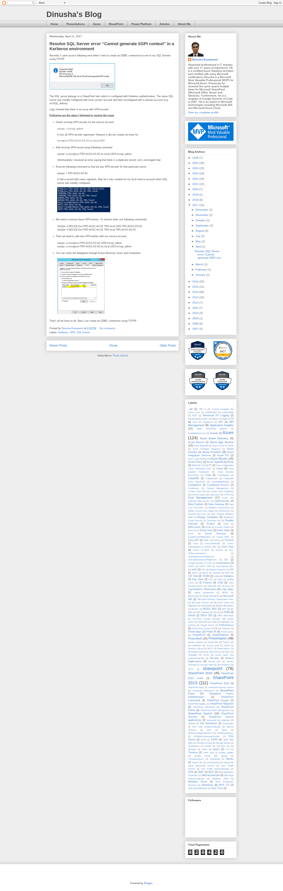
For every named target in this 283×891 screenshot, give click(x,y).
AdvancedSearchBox (198, 419)
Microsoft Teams (222, 602)
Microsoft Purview (200, 602)
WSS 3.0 (224, 785)
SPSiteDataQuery (225, 733)
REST (210, 648)
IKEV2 (205, 573)
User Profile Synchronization (215, 769)
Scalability (192, 655)
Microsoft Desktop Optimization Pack (216, 599)
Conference (193, 488)
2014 (195, 291)
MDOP (225, 592)
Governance (223, 563)
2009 (195, 318)
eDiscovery (194, 527)
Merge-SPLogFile (211, 596)
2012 (195, 302)
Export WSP (223, 537)
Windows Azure (197, 781)
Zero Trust (217, 788)
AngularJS (208, 422)
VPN (190, 772)
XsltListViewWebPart (197, 788)
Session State (206, 665)
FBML (206, 540)
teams (216, 749)
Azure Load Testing (197, 459)
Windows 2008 (220, 778)
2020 (195, 189)
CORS (227, 494)
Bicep (230, 462)
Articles (165, 23)
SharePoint (116, 23)
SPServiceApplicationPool (200, 733)
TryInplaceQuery (196, 759)
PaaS (213, 622)
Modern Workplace (225, 605)
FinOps (217, 540)
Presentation (217, 638)
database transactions (219, 507)
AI (232, 418)
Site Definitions (208, 723)
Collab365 (193, 478)
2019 (195, 194)
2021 (195, 184)
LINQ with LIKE (214, 586)
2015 (195, 286)
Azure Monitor (219, 458)
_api (190, 409)
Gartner (219, 550)
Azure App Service (222, 442)
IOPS (227, 573)
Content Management (218, 488)
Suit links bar (223, 746)
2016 (195, 281)
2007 (195, 328)
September (203, 225)
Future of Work (201, 550)
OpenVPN (202, 622)
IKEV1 (195, 573)
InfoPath (216, 573)
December (202, 209)
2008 (195, 323)
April (199, 246)
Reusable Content (196, 652)
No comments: (108, 328)
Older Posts (168, 345)
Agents (215, 419)
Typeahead (215, 759)
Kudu (220, 579)
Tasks (204, 749)
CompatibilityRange (220, 482)
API (221, 422)
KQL (211, 579)
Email (208, 527)
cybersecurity (221, 501)
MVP (224, 609)
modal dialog (206, 605)
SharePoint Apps (196, 687)
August (200, 230)
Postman (226, 628)
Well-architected (211, 775)
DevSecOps (224, 511)
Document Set (214, 520)
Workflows (207, 785)
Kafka (216, 576)
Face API (193, 540)
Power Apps (194, 631)
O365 (227, 612)
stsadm (207, 746)
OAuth (191, 615)
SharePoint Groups (218, 700)
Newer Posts (58, 345)
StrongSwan (193, 746)
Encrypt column (222, 527)
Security (214, 658)
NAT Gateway (203, 612)
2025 (195, 162)
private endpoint (195, 642)
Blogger (148, 883)
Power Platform (141, 23)
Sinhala (191, 723)
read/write (196, 645)
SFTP (190, 669)
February (202, 269)
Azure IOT (223, 455)
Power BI (211, 631)
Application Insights (222, 425)
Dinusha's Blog (74, 14)
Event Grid (206, 530)
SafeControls (215, 652)
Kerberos (63, 332)
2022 (195, 178)
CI (210, 465)
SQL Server (83, 332)
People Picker (207, 625)
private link (213, 642)
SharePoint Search (200, 713)
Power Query (227, 632)
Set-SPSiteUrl (223, 665)
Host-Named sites (225, 566)
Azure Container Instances (206, 449)
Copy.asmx (214, 494)
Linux (227, 586)
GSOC (191, 566)
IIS (232, 569)
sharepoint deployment (203, 690)
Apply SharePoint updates (212, 428)
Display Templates (207, 517)
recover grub (212, 645)
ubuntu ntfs (197, 762)
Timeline (193, 752)
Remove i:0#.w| (195, 648)
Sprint (224, 730)
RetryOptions (223, 648)
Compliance (194, 485)
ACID (194, 415)
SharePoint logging (197, 704)
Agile (225, 419)
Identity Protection (217, 569)
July (198, 236)
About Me (184, 23)
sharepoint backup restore (221, 687)
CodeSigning (223, 475)
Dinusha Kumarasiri (205, 59)
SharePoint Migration (222, 703)
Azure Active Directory (214, 438)
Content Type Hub (197, 491)
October (201, 220)
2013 (195, 297)
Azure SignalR (215, 462)
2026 (195, 157)
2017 (195, 205)
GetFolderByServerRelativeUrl (202, 560)
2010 (195, 313)
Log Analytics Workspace (202, 589)
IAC (203, 569)
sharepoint (212, 668)
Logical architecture (204, 592)
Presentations (75, 23)
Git (226, 559)
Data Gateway (216, 504)
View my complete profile (203, 112)
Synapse (192, 749)
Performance (226, 625)
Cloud (219, 468)
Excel (190, 533)
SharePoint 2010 (200, 673)
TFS (227, 749)
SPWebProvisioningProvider (207, 736)
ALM (195, 422)
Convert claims (198, 494)
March (200, 264)
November (202, 214)
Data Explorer (195, 504)
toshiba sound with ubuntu (210, 756)
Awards (214, 433)
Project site (228, 642)
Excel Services (215, 533)
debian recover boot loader (201, 511)
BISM (194, 465)
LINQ (220, 582)
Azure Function (211, 452)
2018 (195, 199)
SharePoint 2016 (219, 683)
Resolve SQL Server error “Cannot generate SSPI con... (209, 254)
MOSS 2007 (210, 609)
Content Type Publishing (222, 491)
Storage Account (204, 743)
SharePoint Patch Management (215, 710)
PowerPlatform (220, 635)
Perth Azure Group (201, 628)
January (201, 274)
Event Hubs (223, 530)
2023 (195, 173)
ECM (226, 524)
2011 (195, 307)
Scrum (206, 655)
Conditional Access (218, 485)
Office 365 (206, 615)
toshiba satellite (226, 752)
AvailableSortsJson (197, 433)
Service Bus (214, 661)
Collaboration (212, 478)
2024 (195, 168)
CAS (203, 465)
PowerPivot (199, 635)
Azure (96, 23)
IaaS (194, 569)
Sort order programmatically (206, 727)
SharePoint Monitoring (204, 707)
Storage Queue (223, 743)
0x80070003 (211, 412)
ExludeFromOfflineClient (199, 537)
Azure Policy (195, 462)
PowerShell (195, 638)
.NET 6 (202, 409)
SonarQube (228, 723)
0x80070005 (228, 412)
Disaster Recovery (197, 514)
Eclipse (210, 523)
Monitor (195, 609)
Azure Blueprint (201, 445)
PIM (216, 628)
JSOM (205, 576)
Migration (192, 605)
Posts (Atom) (120, 355)
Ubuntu (230, 759)
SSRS (214, 739)
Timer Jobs (208, 752)
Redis (227, 645)
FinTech (229, 540)
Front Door (227, 546)
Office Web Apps (225, 615)
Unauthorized (213, 762)
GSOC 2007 (205, 566)
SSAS (203, 739)
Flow (195, 543)
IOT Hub (193, 576)
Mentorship (193, 596)
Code (208, 475)
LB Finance (205, 582)
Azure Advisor (196, 442)
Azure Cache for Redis (223, 445)
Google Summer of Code (200, 563)
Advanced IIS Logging (216, 415)
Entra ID (192, 530)
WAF (201, 772)
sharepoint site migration (218, 720)
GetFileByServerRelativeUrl (201, 556)
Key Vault (197, 579)
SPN (72, 332)
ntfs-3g (217, 612)
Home (54, 23)
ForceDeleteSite (212, 543)
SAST (227, 652)
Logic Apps (227, 589)
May (199, 241)
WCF (211, 772)
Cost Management (200, 497)
